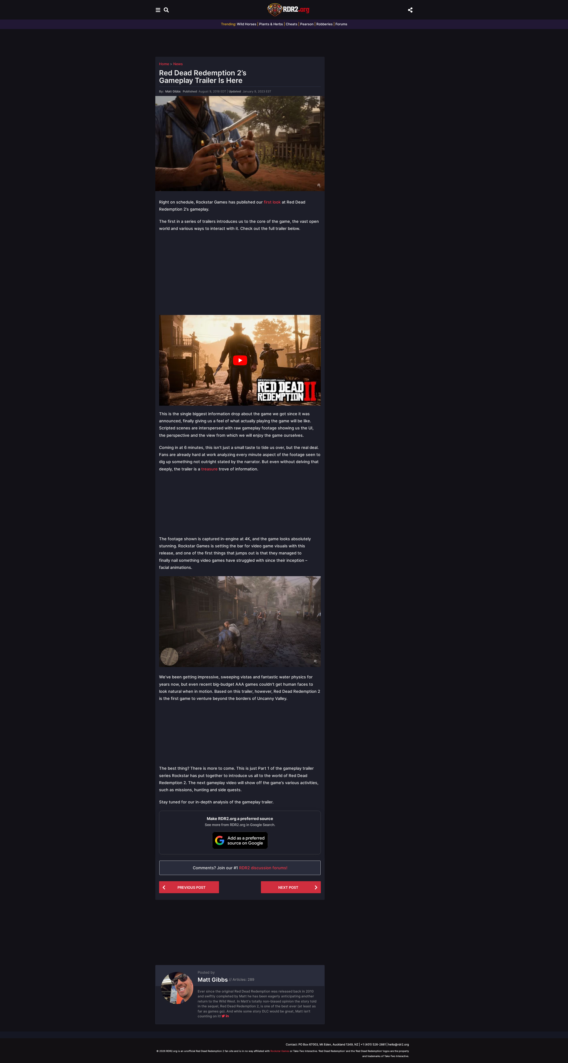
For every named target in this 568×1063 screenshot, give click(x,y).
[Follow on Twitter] (223, 1016)
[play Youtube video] (240, 360)
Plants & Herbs (271, 24)
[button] (157, 9)
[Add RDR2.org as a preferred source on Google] (240, 840)
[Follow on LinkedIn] (227, 1016)
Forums (341, 24)
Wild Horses (246, 24)
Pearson (307, 24)
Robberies (324, 24)
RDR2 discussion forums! (263, 867)
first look (272, 202)
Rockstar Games (279, 1051)
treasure (209, 469)
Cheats (291, 24)
